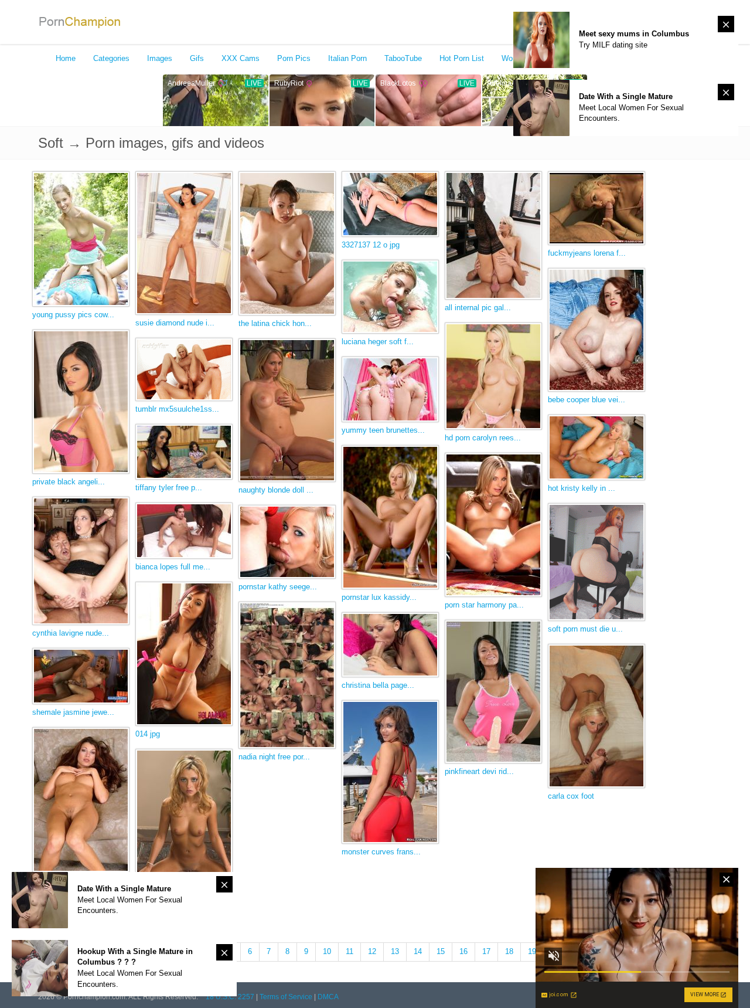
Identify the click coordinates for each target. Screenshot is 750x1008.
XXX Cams (240, 58)
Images (159, 58)
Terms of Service (286, 997)
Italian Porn (347, 58)
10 (327, 951)
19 (532, 951)
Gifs (197, 58)
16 (463, 951)
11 (349, 951)
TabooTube (403, 58)
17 (486, 951)
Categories (111, 58)
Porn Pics (294, 58)
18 (509, 951)
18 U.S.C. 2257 (230, 997)
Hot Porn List (461, 58)
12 (372, 951)
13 (395, 951)
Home (66, 58)
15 (441, 951)
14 (418, 951)
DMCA (328, 997)
